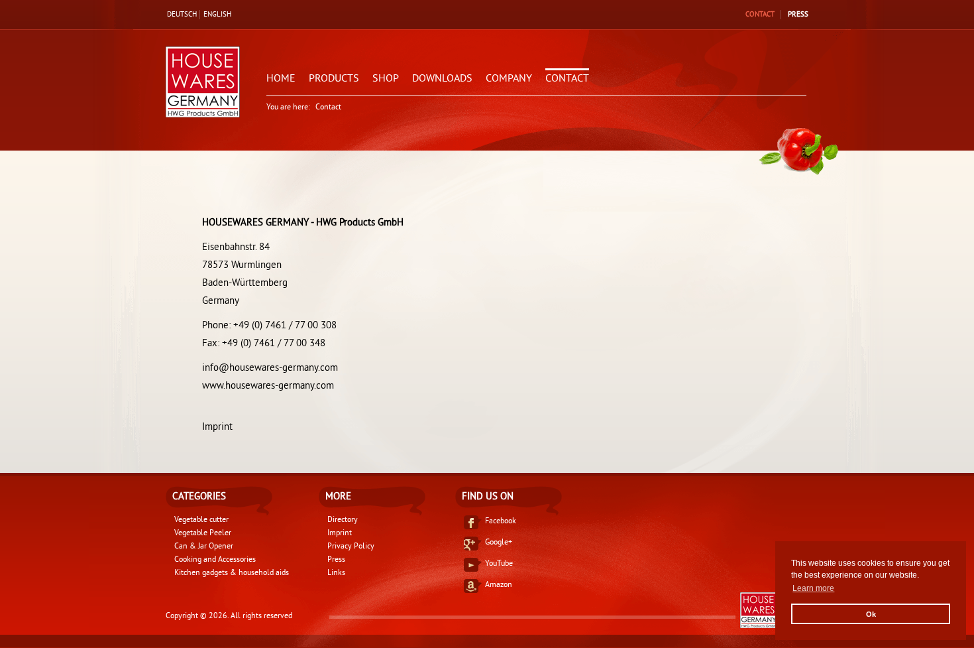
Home (281, 79)
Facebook (500, 522)
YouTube (499, 564)
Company (509, 79)
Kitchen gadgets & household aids (231, 573)
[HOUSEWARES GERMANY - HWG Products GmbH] (203, 83)
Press (798, 14)
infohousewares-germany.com (270, 368)
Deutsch (182, 14)
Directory (342, 520)
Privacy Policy (350, 547)
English (217, 14)
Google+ (498, 543)
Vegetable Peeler (202, 534)
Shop (385, 79)
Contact (760, 14)
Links (336, 573)
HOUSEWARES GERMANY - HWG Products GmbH (569, 610)
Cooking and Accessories (215, 560)
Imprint (217, 427)
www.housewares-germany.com (268, 386)
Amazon (498, 585)
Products (334, 79)
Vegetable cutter (201, 520)
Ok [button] (871, 614)
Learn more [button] (813, 588)
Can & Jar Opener (203, 547)
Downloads (442, 79)
